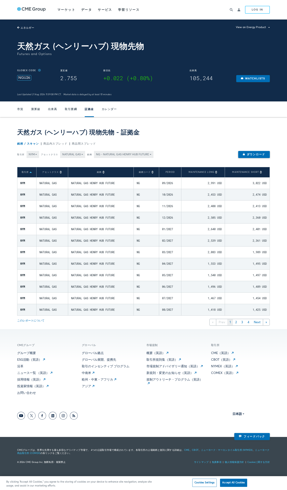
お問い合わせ (26, 392)
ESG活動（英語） (29, 359)
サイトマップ (201, 462)
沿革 (20, 366)
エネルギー (27, 28)
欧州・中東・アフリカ (97, 379)
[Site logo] (31, 10)
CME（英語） (220, 353)
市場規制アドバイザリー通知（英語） (173, 366)
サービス (105, 9)
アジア (86, 386)
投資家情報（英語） (31, 386)
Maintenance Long (201, 172)
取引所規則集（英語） (162, 359)
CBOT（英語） (221, 359)
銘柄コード (145, 172)
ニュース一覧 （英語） (33, 373)
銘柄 (89, 155)
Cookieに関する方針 (258, 462)
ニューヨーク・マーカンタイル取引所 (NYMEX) (227, 450)
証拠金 (89, 109)
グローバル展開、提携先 (99, 359)
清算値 (35, 109)
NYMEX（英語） (222, 366)
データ (86, 9)
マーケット (66, 9)
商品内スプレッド (55, 143)
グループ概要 (26, 353)
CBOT (195, 450)
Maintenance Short (245, 172)
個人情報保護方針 (234, 462)
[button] (253, 78)
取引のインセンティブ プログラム (105, 366)
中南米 (86, 373)
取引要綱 (71, 109)
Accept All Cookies (233, 482)
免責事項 (216, 462)
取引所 (21, 155)
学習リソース (129, 9)
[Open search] (231, 10)
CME (187, 450)
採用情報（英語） (29, 379)
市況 (20, 109)
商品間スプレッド (84, 143)
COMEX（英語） (223, 373)
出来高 (52, 109)
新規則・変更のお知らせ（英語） (169, 373)
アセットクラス (49, 155)
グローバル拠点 (93, 353)
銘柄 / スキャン (28, 143)
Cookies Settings (204, 482)
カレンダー (109, 109)
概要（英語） (155, 353)
